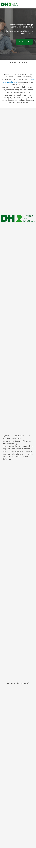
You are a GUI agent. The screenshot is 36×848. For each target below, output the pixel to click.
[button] (33, 4)
